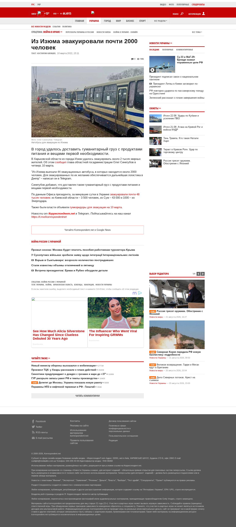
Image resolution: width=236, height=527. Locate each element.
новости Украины (104, 284)
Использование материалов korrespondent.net (79, 433)
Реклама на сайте (79, 425)
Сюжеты (153, 108)
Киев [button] (34, 13)
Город (107, 21)
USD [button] (55, 13)
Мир (118, 21)
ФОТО (171, 4)
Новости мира (156, 317)
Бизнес (130, 21)
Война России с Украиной (53, 281)
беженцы (78, 284)
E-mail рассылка (44, 438)
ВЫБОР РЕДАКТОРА (159, 273)
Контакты (75, 421)
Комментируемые (184, 49)
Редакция (113, 440)
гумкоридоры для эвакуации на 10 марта (96, 207)
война (48, 284)
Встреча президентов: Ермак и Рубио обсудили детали (71, 270)
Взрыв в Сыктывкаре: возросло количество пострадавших (74, 260)
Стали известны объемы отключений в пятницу (62, 265)
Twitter (39, 427)
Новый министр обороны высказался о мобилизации (67, 365)
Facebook (41, 421)
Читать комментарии (87, 395)
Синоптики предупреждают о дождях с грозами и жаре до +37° (72, 374)
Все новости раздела (41, 26)
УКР (39, 4)
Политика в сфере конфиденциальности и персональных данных (120, 428)
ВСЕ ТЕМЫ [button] (196, 32)
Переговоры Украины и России (80, 32)
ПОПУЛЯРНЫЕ (183, 4)
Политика (67, 26)
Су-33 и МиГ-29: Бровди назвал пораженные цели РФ (190, 60)
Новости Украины (159, 43)
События (56, 26)
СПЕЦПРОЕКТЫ (198, 4)
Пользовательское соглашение (123, 436)
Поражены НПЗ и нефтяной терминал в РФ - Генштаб (66, 386)
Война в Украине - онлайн (125, 32)
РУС (33, 4)
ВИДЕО (163, 4)
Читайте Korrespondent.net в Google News (88, 230)
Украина (94, 21)
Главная (79, 21)
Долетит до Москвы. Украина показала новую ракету (70, 382)
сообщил (60, 162)
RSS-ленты (42, 432)
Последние (154, 49)
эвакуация (89, 284)
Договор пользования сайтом (122, 421)
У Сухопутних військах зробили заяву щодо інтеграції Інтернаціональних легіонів (85, 254)
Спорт (142, 21)
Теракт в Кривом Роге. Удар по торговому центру (180, 151)
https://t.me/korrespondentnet (49, 216)
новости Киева (104, 32)
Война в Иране (90, 32)
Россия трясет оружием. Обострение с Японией (177, 162)
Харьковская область (62, 284)
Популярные (167, 49)
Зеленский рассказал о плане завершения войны (176, 97)
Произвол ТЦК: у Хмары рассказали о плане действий (67, 369)
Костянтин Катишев (46, 53)
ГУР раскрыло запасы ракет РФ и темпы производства (68, 378)
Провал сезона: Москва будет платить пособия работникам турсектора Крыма (83, 249)
